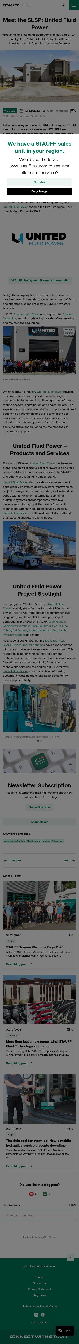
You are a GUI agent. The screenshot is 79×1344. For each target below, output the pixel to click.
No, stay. (40, 182)
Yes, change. (39, 191)
